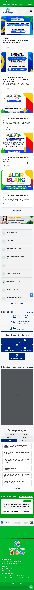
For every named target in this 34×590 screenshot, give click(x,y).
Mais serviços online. (17, 303)
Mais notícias (17, 210)
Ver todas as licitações (26, 496)
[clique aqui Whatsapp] (20, 583)
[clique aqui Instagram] (17, 583)
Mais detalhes (17, 488)
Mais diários (29, 312)
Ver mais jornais (28, 367)
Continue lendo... (7, 49)
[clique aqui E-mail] (13, 583)
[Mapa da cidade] (17, 532)
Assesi (11, 588)
